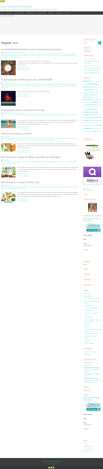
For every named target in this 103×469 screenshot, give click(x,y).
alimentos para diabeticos (41, 53)
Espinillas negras (88, 310)
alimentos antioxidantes (31, 53)
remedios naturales (73, 161)
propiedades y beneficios (64, 114)
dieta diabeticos (27, 55)
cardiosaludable (40, 84)
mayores (26, 86)
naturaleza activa (46, 114)
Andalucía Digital (58, 461)
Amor (93, 81)
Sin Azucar (92, 128)
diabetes (14, 55)
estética (90, 102)
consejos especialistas (46, 138)
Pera (32, 86)
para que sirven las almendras (54, 55)
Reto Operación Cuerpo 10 (37, 139)
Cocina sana (86, 324)
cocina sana (91, 92)
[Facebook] (4, 1)
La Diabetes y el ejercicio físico (91, 333)
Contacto (86, 338)
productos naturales (55, 114)
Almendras (49, 53)
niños (30, 86)
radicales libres (69, 55)
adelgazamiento (6, 138)
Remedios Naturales (15, 52)
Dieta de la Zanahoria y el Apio (16, 133)
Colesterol (10, 55)
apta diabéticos (10, 84)
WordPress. (55, 463)
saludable (45, 139)
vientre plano (14, 57)
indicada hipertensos (20, 86)
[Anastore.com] (92, 160)
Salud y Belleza (88, 245)
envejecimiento (39, 55)
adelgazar (11, 53)
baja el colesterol (23, 84)
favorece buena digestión (67, 84)
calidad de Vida (32, 114)
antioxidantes (54, 53)
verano (2, 116)
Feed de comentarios (88, 449)
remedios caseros (90, 117)
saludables (69, 86)
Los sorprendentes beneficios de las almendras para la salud (31, 49)
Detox (32, 186)
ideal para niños (12, 86)
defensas (57, 84)
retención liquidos (53, 86)
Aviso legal (87, 341)
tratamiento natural (87, 131)
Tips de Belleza (15, 188)
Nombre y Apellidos (87, 235)
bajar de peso (60, 53)
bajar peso (10, 161)
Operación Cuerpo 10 (19, 139)
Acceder (86, 444)
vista (6, 87)
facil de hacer (40, 114)
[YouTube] (1, 1)
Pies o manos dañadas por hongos (92, 298)
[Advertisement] (51, 25)
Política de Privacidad (89, 343)
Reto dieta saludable (91, 122)
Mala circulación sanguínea (91, 336)
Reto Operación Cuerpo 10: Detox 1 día (20, 182)
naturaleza (84, 109)
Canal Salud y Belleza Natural (16, 6)
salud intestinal (63, 86)
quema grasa (62, 55)
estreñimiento (72, 138)
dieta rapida (33, 55)
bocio (35, 84)
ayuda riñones (16, 84)
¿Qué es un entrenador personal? (91, 72)
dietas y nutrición (86, 102)
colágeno (45, 84)
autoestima (96, 81)
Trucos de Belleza (20, 113)
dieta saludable (87, 99)
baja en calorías (18, 138)
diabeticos (19, 55)
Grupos (85, 243)
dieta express (41, 161)
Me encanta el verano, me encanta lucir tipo (23, 110)
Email (84, 239)
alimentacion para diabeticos (20, 53)
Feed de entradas (88, 446)
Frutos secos (44, 55)
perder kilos (35, 86)
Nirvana (51, 463)
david (85, 365)
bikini (27, 114)
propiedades (46, 86)
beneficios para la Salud (21, 114)
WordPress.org (87, 451)
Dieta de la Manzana (34, 161)
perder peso (41, 86)
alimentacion (9, 114)
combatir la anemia (51, 84)
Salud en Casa (22, 52)
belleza (14, 114)
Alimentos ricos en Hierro (89, 59)
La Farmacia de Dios (7, 52)
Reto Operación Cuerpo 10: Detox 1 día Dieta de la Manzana (30, 157)
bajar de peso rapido (67, 53)
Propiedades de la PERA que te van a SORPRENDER (26, 79)
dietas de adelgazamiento (64, 138)
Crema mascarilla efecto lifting (91, 308)
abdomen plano (6, 53)
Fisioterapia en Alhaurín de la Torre (92, 66)
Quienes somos (87, 293)
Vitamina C (19, 57)
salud (10, 57)
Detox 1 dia (25, 161)
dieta (22, 55)
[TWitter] (2, 1)
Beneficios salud (30, 84)
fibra (6, 139)
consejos (100, 92)
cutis (29, 186)
